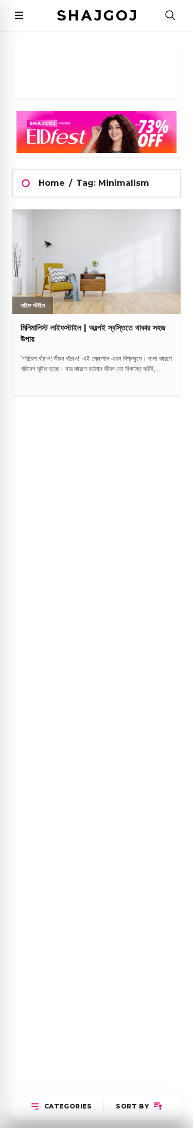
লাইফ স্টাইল (33, 305)
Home (52, 183)
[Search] (170, 15)
